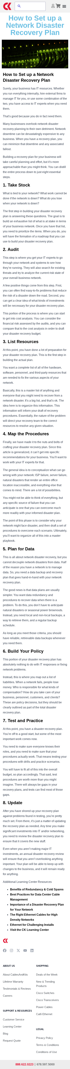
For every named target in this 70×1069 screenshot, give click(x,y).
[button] (64, 6)
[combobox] (33, 6)
